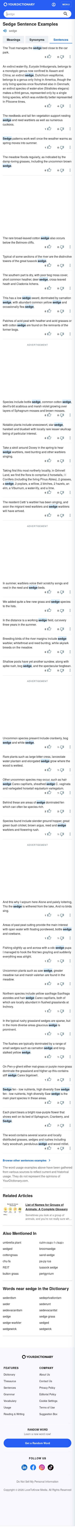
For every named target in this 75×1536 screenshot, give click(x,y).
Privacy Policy (47, 1387)
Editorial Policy (47, 1394)
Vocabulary (10, 1401)
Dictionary (9, 1374)
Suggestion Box (48, 1414)
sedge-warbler (12, 1322)
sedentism (9, 1298)
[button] (54, 4)
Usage (7, 1407)
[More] (70, 57)
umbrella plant (12, 1242)
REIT (6, 1267)
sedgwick (45, 1329)
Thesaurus (10, 1381)
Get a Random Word (37, 1443)
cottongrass (10, 1255)
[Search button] (65, 14)
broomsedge (47, 1249)
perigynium (46, 1273)
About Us (44, 1374)
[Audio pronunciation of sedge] (5, 31)
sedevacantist (48, 1310)
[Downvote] (62, 57)
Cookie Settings (48, 1401)
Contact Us (45, 1381)
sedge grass (47, 1316)
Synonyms (36, 40)
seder (6, 1304)
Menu (66, 4)
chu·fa (7, 1261)
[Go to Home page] (19, 4)
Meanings (13, 40)
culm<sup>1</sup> (51, 1242)
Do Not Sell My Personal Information (37, 1481)
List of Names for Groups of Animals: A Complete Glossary (46, 1207)
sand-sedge (47, 1255)
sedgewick (10, 1329)
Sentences (61, 40)
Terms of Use (47, 1407)
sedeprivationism (50, 1298)
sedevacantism (12, 1310)
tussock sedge (48, 1267)
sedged (7, 1249)
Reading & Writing (14, 1414)
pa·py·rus (45, 1261)
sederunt (45, 1304)
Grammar (9, 1394)
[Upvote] (49, 57)
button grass (11, 1273)
